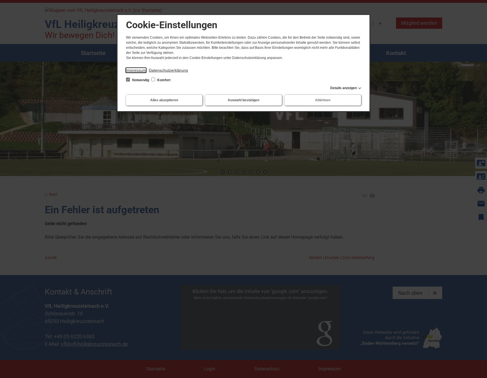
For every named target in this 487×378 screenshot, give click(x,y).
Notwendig (140, 80)
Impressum (136, 70)
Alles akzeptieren (164, 100)
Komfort (163, 80)
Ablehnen (322, 100)
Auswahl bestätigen (243, 100)
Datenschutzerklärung (168, 70)
